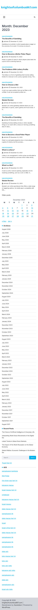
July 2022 (5, 385)
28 (18, 216)
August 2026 (6, 229)
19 (8, 213)
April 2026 (5, 243)
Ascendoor (18, 605)
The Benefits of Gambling (11, 39)
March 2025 (6, 272)
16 (27, 211)
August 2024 (6, 296)
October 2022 (6, 374)
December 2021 (7, 410)
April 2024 (5, 311)
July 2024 (5, 300)
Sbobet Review (8, 100)
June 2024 (5, 304)
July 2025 (5, 261)
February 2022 (6, 403)
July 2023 (5, 343)
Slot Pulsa (5, 476)
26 (8, 216)
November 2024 (7, 286)
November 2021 (7, 413)
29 (23, 216)
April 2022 (5, 396)
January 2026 (6, 254)
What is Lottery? (8, 150)
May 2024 (5, 307)
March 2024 (6, 314)
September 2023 (7, 335)
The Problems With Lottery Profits (15, 69)
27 (13, 216)
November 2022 (7, 371)
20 (13, 213)
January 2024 (6, 321)
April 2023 (5, 353)
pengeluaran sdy (8, 585)
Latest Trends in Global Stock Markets (14, 441)
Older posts (6, 195)
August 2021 (6, 424)
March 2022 (6, 399)
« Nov (4, 221)
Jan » (10, 221)
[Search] (34, 17)
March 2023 (6, 357)
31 (32, 216)
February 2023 (6, 360)
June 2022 (5, 389)
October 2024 (6, 289)
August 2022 (6, 382)
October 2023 (6, 332)
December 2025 (7, 257)
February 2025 (6, 275)
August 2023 (6, 339)
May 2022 (5, 392)
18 (3, 213)
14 (17, 211)
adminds (6, 41)
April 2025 (5, 268)
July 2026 (5, 233)
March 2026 (6, 247)
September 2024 (7, 293)
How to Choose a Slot (10, 85)
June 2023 (5, 346)
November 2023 (7, 328)
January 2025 (6, 279)
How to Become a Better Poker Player (16, 54)
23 (27, 213)
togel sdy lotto (7, 589)
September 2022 (7, 378)
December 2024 (7, 282)
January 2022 (6, 406)
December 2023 (7, 325)
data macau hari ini (9, 533)
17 (32, 211)
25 (3, 216)
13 (13, 211)
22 (23, 213)
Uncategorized (7, 36)
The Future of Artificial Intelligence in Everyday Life (18, 432)
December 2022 (7, 367)
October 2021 (6, 417)
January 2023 (6, 364)
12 (8, 211)
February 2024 (6, 318)
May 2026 (5, 240)
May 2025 (5, 264)
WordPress (6, 607)
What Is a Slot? (7, 165)
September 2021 (7, 421)
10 (32, 208)
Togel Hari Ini (7, 463)
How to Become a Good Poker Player (16, 135)
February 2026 (6, 250)
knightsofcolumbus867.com (19, 7)
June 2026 (5, 236)
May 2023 (5, 350)
